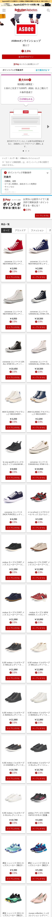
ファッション (37, 230)
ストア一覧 (14, 158)
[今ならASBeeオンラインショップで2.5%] (26, 20)
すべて (6, 230)
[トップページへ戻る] (26, 10)
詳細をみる (27, 99)
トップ (4, 158)
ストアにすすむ (42, 215)
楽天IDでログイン (26, 57)
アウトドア (20, 230)
